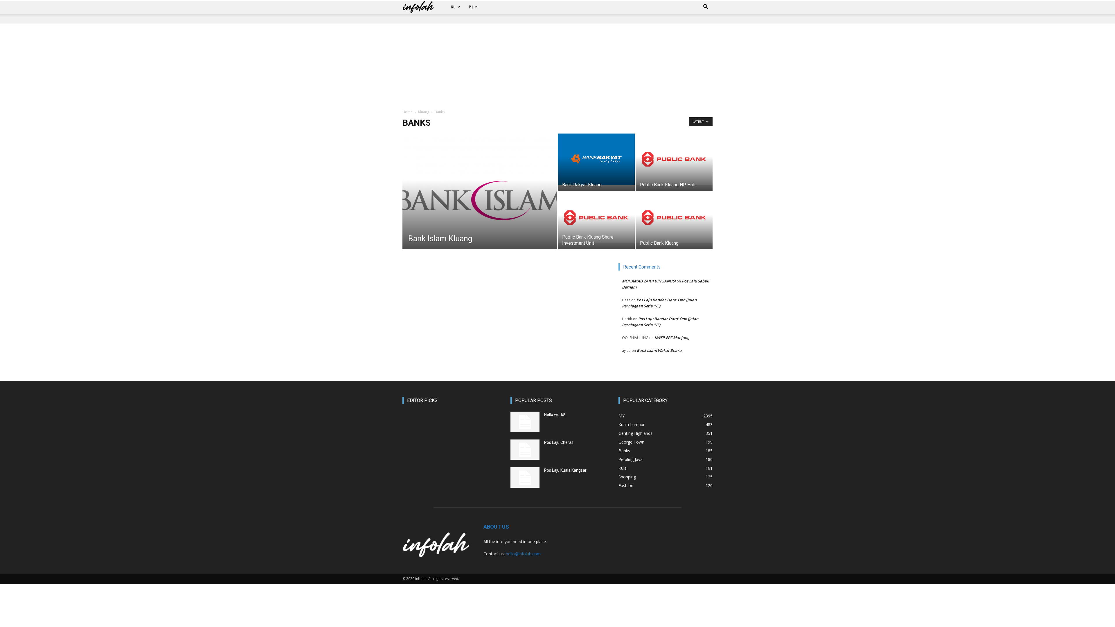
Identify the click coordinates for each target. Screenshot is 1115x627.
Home (407, 111)
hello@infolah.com (523, 553)
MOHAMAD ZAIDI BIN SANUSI (649, 281)
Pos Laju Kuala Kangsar (565, 470)
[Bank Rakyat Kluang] (596, 159)
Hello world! (554, 414)
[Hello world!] (524, 422)
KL (453, 7)
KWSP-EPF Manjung (671, 337)
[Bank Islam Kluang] (479, 201)
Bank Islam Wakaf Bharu (659, 350)
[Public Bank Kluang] (674, 217)
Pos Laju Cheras (558, 442)
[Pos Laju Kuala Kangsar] (524, 477)
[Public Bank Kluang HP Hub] (674, 159)
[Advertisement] (557, 66)
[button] (706, 7)
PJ (471, 7)
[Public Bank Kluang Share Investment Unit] (596, 217)
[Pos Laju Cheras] (524, 449)
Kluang (423, 111)
